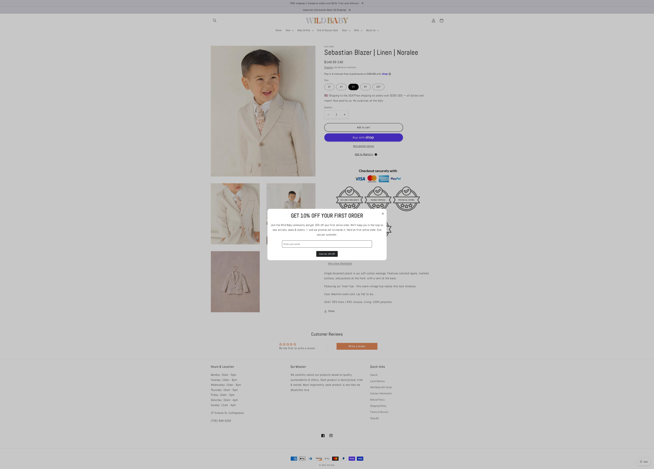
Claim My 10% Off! (327, 253)
